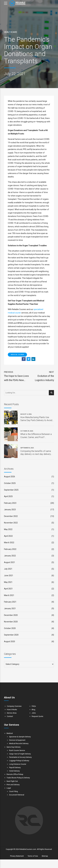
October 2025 (10, 483)
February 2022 (10, 549)
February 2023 (10, 503)
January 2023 (10, 509)
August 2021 (9, 562)
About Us (9, 697)
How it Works (12, 710)
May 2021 (8, 582)
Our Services (11, 724)
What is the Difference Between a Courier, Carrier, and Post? (36, 435)
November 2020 (11, 622)
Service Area (11, 713)
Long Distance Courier (17, 764)
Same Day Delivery (14, 747)
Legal (9, 788)
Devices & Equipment (17, 740)
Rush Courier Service (17, 750)
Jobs (34, 713)
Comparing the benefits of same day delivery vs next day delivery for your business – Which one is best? (35, 453)
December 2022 (11, 516)
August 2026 (9, 476)
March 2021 (9, 595)
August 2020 (9, 641)
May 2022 (8, 529)
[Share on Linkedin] (33, 359)
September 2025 (11, 490)
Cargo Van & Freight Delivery (20, 754)
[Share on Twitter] (28, 359)
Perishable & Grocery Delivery (20, 757)
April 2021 (8, 589)
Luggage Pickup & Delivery (19, 761)
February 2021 (10, 602)
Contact (10, 716)
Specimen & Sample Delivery (20, 737)
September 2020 (11, 635)
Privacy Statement (17, 856)
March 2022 (9, 542)
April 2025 (8, 496)
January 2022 (10, 556)
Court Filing (13, 791)
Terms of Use (33, 856)
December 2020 (11, 615)
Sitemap (45, 856)
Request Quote (37, 716)
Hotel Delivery (14, 771)
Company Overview (14, 706)
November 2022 (11, 523)
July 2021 (8, 569)
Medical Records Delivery (18, 743)
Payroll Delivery (15, 767)
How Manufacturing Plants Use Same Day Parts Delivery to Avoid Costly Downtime (36, 419)
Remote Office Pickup (15, 774)
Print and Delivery (13, 785)
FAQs (34, 706)
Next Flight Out (12, 781)
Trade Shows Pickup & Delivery (18, 778)
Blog (33, 710)
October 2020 (10, 628)
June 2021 (8, 575)
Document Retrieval (16, 795)
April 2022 (8, 536)
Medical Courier (17, 354)
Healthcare (10, 32)
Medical (10, 733)
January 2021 (10, 608)
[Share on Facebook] (24, 359)
